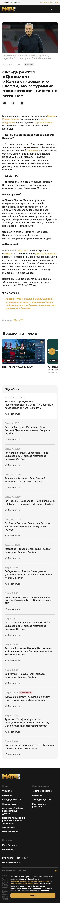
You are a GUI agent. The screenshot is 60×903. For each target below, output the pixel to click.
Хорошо (33, 895)
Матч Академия (10, 831)
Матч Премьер (9, 845)
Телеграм (22, 858)
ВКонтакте (7, 858)
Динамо (51, 116)
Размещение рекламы (39, 805)
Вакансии (37, 795)
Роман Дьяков (10, 119)
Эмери (8, 253)
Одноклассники (10, 862)
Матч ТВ (18, 320)
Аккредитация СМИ (42, 799)
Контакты (7, 795)
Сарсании (32, 150)
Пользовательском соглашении (24, 884)
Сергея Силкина (43, 122)
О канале (7, 791)
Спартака (22, 250)
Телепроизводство (42, 791)
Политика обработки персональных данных (12, 811)
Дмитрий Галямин (45, 253)
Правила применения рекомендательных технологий (13, 820)
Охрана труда (9, 804)
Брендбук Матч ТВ (11, 799)
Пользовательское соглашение (14, 871)
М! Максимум (9, 849)
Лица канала (8, 827)
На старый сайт (46, 2)
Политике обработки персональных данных (30, 881)
